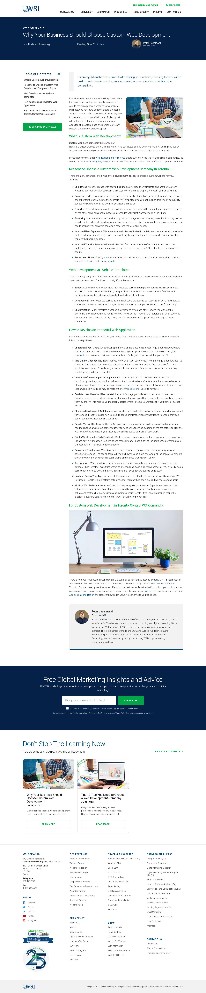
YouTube (31, 916)
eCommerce (76, 877)
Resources (140, 12)
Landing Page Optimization (159, 907)
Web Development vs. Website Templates (39, 95)
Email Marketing (154, 912)
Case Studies (76, 932)
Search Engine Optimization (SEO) (124, 858)
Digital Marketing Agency (81, 936)
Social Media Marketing (119, 900)
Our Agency (67, 12)
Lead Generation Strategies (160, 916)
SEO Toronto (114, 872)
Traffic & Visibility (120, 854)
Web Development (33, 28)
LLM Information (115, 946)
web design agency (97, 161)
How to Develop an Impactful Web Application (40, 104)
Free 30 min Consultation (145, 5)
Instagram (32, 921)
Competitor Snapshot (157, 863)
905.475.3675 (174, 5)
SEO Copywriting (116, 877)
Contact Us (174, 12)
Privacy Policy (119, 713)
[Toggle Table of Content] (58, 74)
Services (86, 12)
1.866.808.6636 (30, 888)
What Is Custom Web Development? (42, 80)
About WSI (74, 922)
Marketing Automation (157, 898)
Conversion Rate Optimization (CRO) (164, 889)
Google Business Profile (119, 895)
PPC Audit (112, 909)
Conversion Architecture (158, 893)
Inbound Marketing (155, 879)
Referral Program (78, 950)
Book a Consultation (156, 948)
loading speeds (107, 261)
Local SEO (113, 868)
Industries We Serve (79, 941)
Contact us (149, 591)
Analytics (151, 926)
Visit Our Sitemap (116, 955)
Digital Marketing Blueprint (159, 868)
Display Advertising (117, 891)
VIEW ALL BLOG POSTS (168, 751)
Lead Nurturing (154, 921)
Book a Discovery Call (42, 127)
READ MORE (48, 824)
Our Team (74, 946)
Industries (120, 12)
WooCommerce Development (84, 886)
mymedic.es (130, 388)
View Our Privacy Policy (119, 950)
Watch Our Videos (116, 941)
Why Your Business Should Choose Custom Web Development (44, 798)
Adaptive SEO (114, 863)
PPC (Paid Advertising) (118, 881)
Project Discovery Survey (159, 953)
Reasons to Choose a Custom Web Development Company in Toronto (41, 87)
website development (162, 583)
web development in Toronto (110, 157)
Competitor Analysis (156, 858)
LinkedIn (31, 912)
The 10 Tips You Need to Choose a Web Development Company (103, 796)
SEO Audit (112, 905)
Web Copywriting (77, 891)
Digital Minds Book (116, 936)
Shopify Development (80, 881)
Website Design (77, 863)
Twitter (30, 907)
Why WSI (74, 959)
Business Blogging (78, 900)
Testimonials (75, 955)
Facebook (31, 903)
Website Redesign (78, 868)
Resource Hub (115, 927)
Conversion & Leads (160, 854)
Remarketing (114, 886)
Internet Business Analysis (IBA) (161, 884)
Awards (73, 927)
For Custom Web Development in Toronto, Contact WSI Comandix (40, 112)
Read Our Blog (114, 932)
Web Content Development (82, 895)
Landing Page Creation (157, 902)
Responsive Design (79, 872)
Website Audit (76, 905)
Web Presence (78, 854)
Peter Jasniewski (102, 611)
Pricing (157, 12)
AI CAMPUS (103, 12)
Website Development (80, 858)
